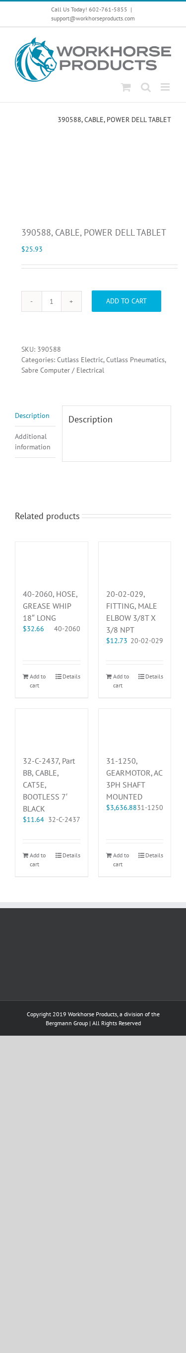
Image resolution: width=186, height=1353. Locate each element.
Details (71, 676)
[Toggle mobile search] (146, 87)
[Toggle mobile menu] (166, 87)
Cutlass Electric (80, 359)
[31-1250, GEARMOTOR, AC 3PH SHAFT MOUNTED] (135, 727)
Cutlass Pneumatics (135, 359)
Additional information (33, 441)
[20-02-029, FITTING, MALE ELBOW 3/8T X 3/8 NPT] (135, 560)
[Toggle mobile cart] (126, 87)
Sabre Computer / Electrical (62, 370)
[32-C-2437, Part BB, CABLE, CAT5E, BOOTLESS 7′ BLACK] (51, 727)
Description (32, 415)
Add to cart (126, 300)
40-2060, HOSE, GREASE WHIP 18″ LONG (50, 606)
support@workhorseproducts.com (93, 18)
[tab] (35, 416)
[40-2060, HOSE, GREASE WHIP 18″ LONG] (51, 560)
